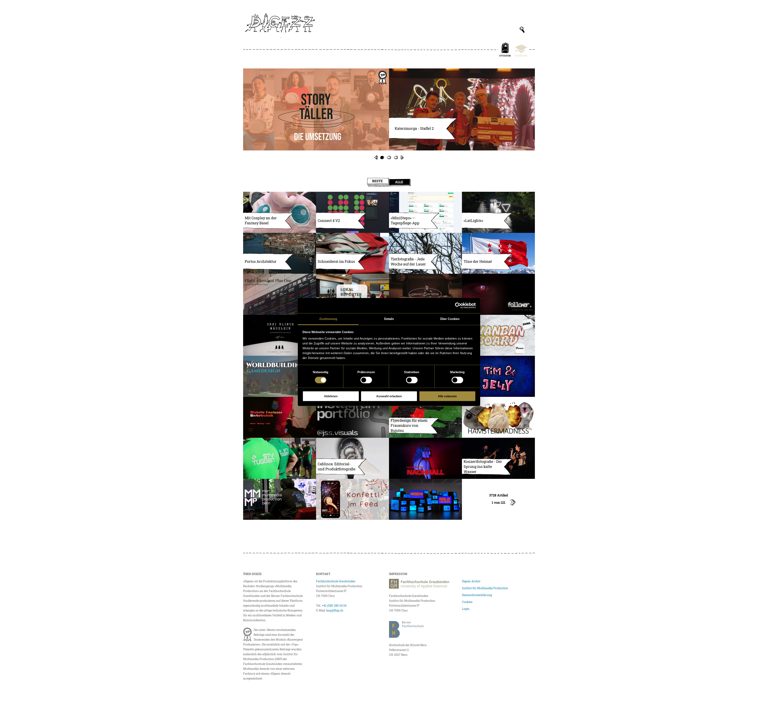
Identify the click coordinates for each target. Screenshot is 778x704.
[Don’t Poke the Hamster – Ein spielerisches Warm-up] (498, 417)
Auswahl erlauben (389, 396)
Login (465, 609)
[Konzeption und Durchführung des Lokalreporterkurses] (352, 294)
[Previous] (375, 157)
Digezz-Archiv (471, 581)
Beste (377, 181)
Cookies (467, 602)
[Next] (402, 157)
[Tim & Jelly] (498, 376)
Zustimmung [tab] (328, 318)
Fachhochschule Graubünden (335, 581)
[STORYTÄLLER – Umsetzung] (316, 109)
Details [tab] (389, 318)
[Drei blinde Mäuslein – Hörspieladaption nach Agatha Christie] (279, 335)
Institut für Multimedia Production (485, 588)
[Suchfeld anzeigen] (522, 30)
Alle (399, 182)
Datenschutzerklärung (477, 595)
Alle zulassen (447, 396)
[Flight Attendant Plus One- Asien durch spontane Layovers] (279, 294)
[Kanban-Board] (498, 335)
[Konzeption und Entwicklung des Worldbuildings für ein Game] (279, 376)
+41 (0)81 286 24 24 (334, 605)
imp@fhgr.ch (334, 610)
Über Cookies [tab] (450, 318)
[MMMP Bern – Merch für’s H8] (279, 499)
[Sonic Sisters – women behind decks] (425, 294)
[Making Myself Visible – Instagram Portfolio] (352, 417)
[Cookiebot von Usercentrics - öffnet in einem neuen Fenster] (458, 305)
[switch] (366, 380)
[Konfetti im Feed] (352, 499)
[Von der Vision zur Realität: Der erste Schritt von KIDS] (425, 499)
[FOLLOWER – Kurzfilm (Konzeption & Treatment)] (498, 294)
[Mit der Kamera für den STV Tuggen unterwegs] (279, 458)
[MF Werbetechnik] (279, 417)
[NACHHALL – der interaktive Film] (425, 458)
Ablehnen (331, 396)
